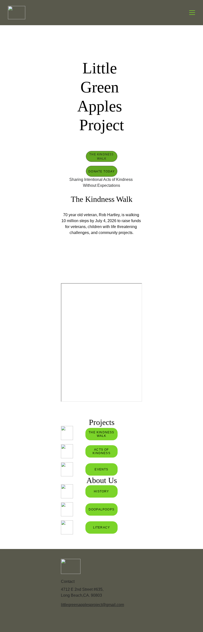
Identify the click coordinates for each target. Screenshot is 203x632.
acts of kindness (101, 451)
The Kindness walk (101, 434)
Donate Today (101, 171)
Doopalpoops (101, 509)
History (101, 491)
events (101, 469)
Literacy (101, 527)
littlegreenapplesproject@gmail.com (92, 605)
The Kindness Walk (101, 156)
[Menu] (192, 12)
